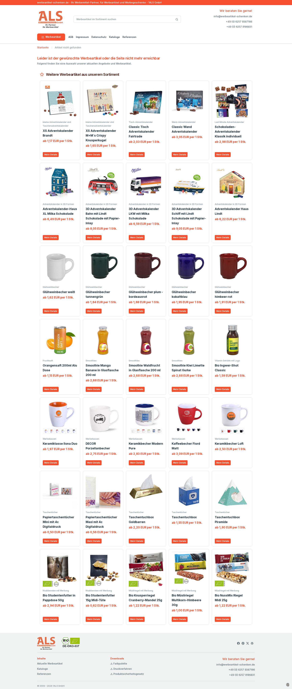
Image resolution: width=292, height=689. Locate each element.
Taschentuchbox (184, 517)
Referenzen (129, 37)
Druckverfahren (122, 668)
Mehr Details (50, 154)
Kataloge (114, 37)
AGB (70, 37)
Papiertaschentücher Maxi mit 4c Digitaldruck (101, 521)
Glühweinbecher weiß (59, 292)
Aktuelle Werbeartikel (50, 663)
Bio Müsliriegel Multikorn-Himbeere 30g (186, 600)
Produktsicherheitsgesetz (128, 673)
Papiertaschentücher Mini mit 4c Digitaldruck (58, 521)
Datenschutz (98, 37)
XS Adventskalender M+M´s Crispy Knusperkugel (101, 135)
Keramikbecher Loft (229, 443)
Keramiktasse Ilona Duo (60, 443)
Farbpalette (120, 663)
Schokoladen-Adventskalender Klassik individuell (228, 131)
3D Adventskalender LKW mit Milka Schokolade (144, 213)
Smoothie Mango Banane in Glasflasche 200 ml (102, 370)
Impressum (82, 37)
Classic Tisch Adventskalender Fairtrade (141, 131)
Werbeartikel (53, 36)
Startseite (43, 47)
